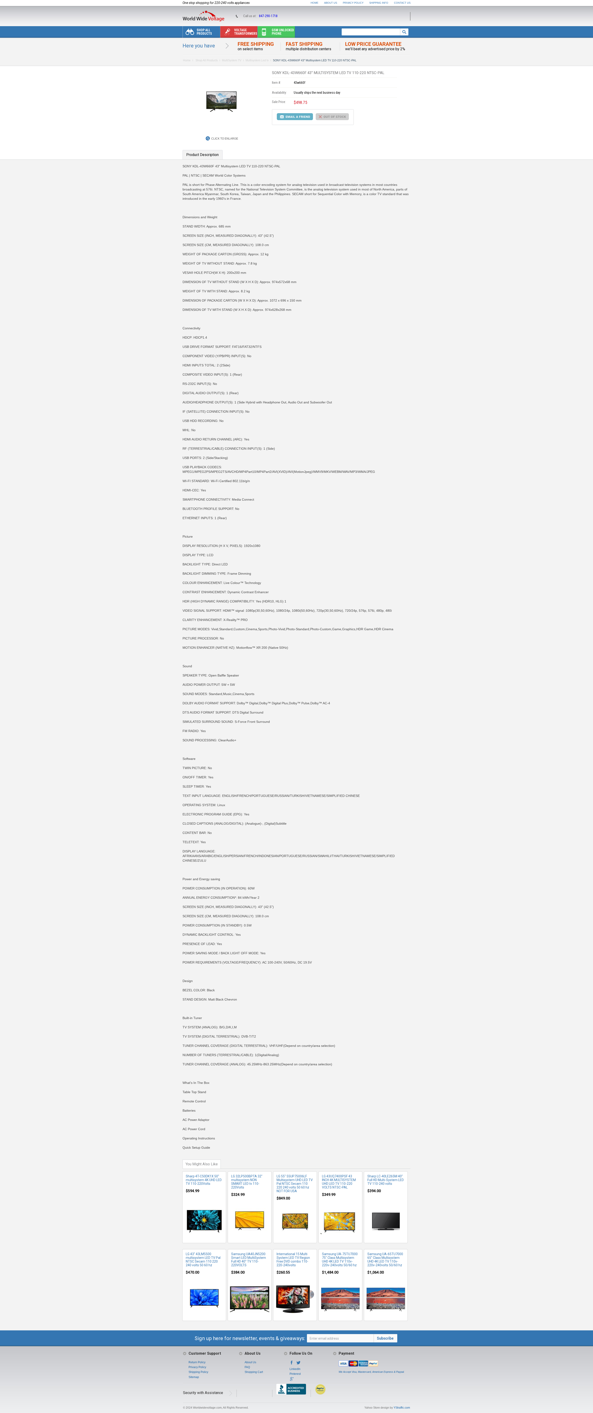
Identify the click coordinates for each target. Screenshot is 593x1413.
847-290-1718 (268, 16)
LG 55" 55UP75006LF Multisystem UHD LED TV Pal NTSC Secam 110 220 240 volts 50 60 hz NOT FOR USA (295, 1183)
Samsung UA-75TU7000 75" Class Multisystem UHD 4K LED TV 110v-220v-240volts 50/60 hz (340, 1259)
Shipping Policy (198, 1372)
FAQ (247, 1367)
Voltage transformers (245, 31)
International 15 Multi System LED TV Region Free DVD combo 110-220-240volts (293, 1259)
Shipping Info (378, 2)
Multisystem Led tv (257, 60)
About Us (330, 2)
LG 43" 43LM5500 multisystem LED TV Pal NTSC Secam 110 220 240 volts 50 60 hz (203, 1259)
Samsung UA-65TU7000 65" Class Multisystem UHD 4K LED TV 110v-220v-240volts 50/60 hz (385, 1259)
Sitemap (194, 1377)
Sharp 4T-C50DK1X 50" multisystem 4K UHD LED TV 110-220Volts (204, 1179)
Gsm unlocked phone (283, 31)
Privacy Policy (353, 2)
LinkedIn (295, 1369)
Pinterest (295, 1374)
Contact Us (402, 2)
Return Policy (197, 1362)
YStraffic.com (402, 1407)
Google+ (292, 1380)
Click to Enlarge (224, 138)
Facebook (292, 1364)
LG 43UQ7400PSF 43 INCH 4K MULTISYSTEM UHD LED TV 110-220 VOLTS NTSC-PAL (339, 1181)
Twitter (298, 1364)
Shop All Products (204, 31)
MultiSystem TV (231, 60)
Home (314, 2)
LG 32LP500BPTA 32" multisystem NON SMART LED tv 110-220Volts (246, 1181)
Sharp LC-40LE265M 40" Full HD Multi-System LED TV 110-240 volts (385, 1179)
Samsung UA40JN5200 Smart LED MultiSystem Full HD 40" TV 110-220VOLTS (248, 1259)
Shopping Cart (254, 1372)
